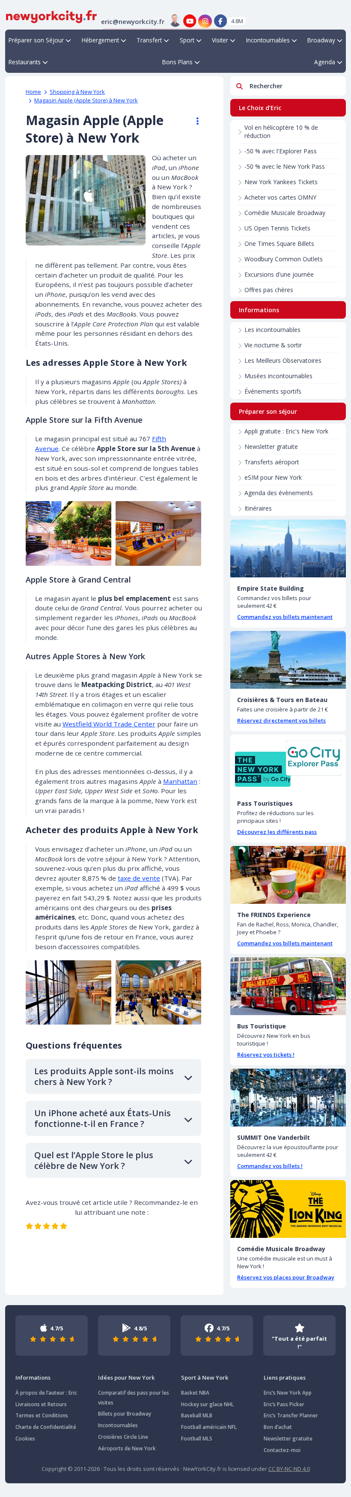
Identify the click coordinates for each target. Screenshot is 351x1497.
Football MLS (196, 1438)
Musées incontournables (278, 376)
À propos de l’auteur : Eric (46, 1392)
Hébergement (100, 40)
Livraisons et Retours (41, 1404)
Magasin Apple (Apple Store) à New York (86, 100)
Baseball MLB (196, 1415)
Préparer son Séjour (36, 40)
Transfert (149, 40)
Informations (33, 1377)
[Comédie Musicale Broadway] (288, 1209)
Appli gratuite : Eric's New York (286, 431)
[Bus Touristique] (288, 986)
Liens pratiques (285, 1377)
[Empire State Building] (288, 548)
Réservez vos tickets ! (265, 1054)
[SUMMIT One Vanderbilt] (288, 1097)
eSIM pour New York (273, 477)
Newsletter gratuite (271, 446)
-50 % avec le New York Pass (284, 166)
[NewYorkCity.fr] (51, 16)
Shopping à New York (77, 92)
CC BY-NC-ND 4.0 (289, 1469)
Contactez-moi (282, 1450)
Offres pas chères (268, 290)
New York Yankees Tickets (281, 182)
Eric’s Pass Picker (284, 1404)
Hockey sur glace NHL (207, 1404)
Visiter (220, 40)
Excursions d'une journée (279, 274)
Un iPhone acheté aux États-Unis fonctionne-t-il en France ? (102, 1118)
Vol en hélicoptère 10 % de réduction (281, 131)
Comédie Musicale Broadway (284, 213)
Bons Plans (177, 62)
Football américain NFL (209, 1427)
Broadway (321, 40)
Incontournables (268, 40)
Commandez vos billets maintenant (285, 617)
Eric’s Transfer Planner (291, 1415)
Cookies (25, 1438)
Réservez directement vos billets (281, 720)
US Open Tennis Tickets (277, 228)
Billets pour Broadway (124, 1413)
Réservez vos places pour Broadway (285, 1277)
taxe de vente (139, 878)
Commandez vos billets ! (270, 1166)
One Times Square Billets (279, 243)
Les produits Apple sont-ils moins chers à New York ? (104, 1076)
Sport (187, 40)
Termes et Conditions (41, 1415)
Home (33, 92)
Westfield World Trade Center (108, 724)
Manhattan (180, 781)
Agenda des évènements (278, 493)
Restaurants (25, 62)
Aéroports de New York (127, 1448)
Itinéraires (258, 508)
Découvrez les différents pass (277, 832)
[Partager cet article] (193, 121)
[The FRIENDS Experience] (288, 875)
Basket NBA (195, 1392)
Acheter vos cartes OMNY (280, 197)
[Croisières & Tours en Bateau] (288, 660)
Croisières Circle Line (123, 1436)
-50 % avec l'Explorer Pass (280, 151)
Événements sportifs (272, 391)
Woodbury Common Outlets (283, 259)
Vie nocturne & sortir (273, 345)
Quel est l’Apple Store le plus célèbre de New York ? (93, 1160)
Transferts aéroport (271, 462)
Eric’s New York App (288, 1392)
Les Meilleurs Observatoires (282, 360)
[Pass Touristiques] (288, 763)
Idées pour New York (126, 1377)
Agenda (324, 62)
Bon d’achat (278, 1427)
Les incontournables (272, 330)
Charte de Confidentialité (45, 1427)
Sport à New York (204, 1377)
